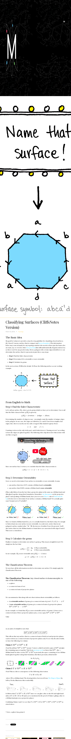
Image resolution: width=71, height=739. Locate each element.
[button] (64, 48)
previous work (38, 650)
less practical (30, 347)
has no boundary (44, 343)
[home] (33, 48)
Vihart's (46, 496)
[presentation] (21, 410)
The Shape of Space (54, 678)
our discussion (47, 494)
